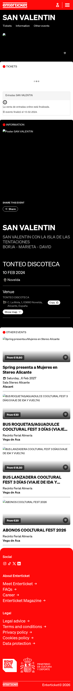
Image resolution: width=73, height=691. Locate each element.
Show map (11, 312)
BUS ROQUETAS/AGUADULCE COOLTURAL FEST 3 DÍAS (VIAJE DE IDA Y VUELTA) (33, 427)
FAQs (7, 589)
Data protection (17, 643)
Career (9, 594)
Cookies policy (16, 637)
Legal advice (14, 621)
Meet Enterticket (18, 583)
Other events (41, 26)
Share (12, 209)
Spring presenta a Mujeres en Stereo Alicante (30, 370)
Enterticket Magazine (22, 600)
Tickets (7, 26)
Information (23, 26)
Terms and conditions (22, 626)
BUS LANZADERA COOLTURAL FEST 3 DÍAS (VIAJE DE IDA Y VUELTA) (32, 480)
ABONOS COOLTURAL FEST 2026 (34, 530)
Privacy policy (15, 632)
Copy (52, 302)
